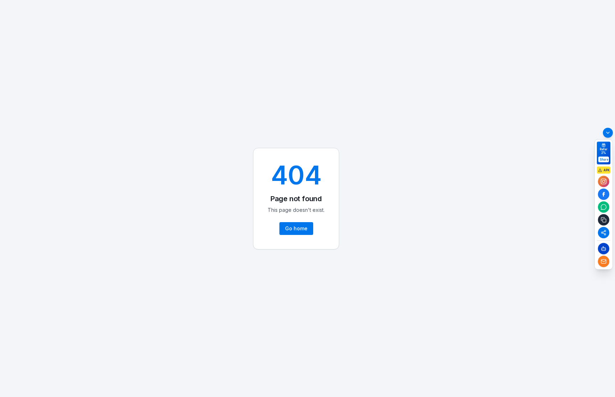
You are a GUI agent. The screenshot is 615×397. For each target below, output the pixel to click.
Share (604, 159)
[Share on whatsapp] (603, 207)
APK (607, 170)
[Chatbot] (603, 248)
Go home (296, 228)
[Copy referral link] (603, 219)
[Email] (603, 261)
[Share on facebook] (603, 194)
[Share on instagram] (603, 181)
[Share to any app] (603, 232)
